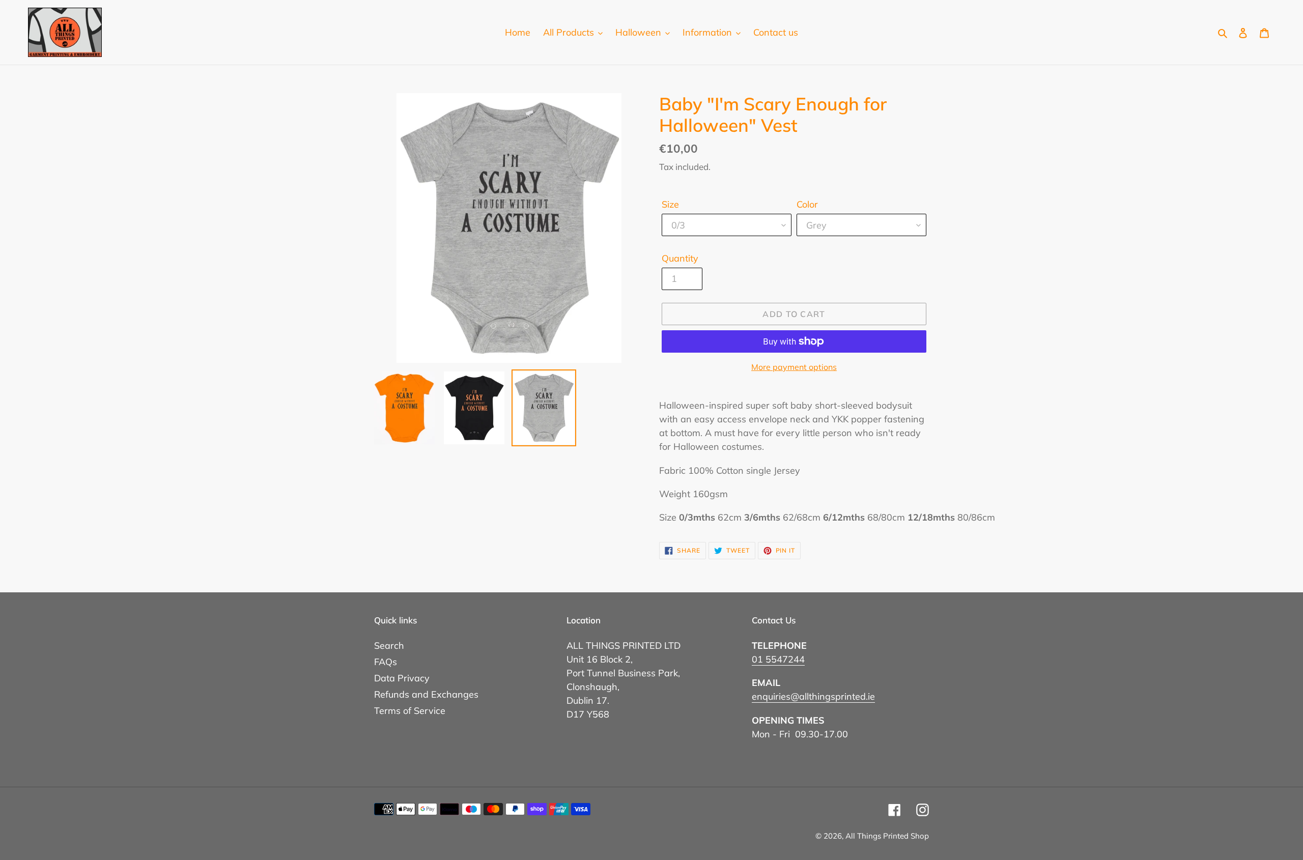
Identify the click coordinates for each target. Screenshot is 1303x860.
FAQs (385, 662)
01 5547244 (778, 659)
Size (670, 204)
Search (389, 645)
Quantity (680, 258)
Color (807, 204)
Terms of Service (409, 710)
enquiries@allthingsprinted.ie (813, 696)
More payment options (794, 367)
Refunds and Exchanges (426, 694)
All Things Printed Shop (887, 836)
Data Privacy (402, 678)
